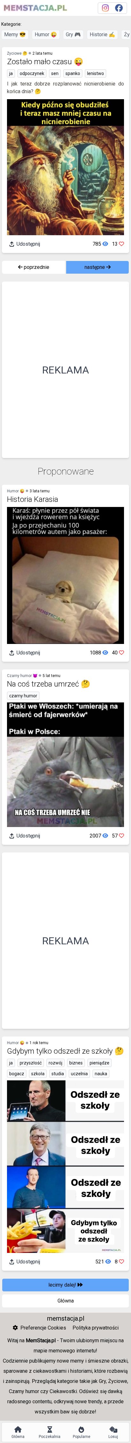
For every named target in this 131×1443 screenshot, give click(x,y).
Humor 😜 (46, 34)
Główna (66, 1301)
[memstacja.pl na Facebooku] (119, 8)
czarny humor (23, 695)
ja (11, 73)
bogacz (16, 1073)
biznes (76, 1062)
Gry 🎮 (73, 34)
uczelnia (79, 1073)
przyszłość (31, 1062)
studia (58, 1073)
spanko (73, 73)
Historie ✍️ (102, 34)
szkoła (38, 1073)
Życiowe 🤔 (17, 53)
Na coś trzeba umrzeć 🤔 (48, 684)
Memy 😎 (15, 34)
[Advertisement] (65, 369)
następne (95, 267)
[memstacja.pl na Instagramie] (105, 8)
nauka (101, 1073)
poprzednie (36, 267)
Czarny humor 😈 (22, 676)
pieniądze (99, 1062)
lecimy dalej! (63, 1285)
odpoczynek (32, 73)
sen (55, 73)
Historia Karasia (32, 499)
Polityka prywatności (95, 1328)
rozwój (55, 1062)
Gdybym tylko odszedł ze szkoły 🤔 (65, 1051)
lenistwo (95, 73)
